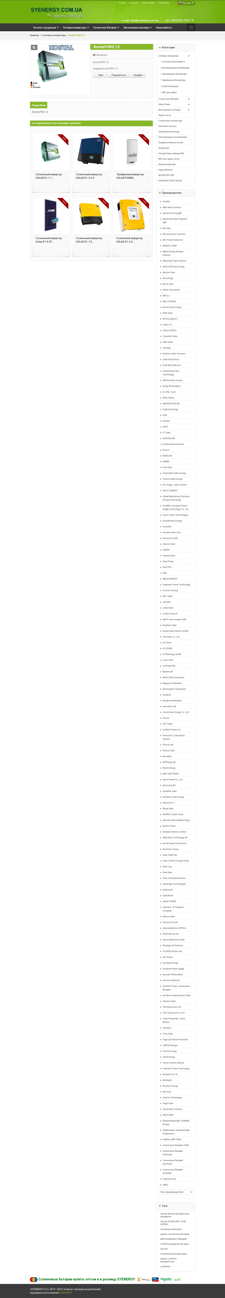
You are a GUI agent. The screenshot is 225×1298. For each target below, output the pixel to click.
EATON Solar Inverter (173, 380)
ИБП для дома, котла (168, 159)
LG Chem (167, 642)
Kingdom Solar (170, 625)
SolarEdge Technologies (174, 884)
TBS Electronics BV (172, 1007)
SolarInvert (168, 890)
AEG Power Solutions (173, 240)
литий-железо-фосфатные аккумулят (174, 1215)
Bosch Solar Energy (172, 307)
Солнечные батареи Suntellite (173, 1171)
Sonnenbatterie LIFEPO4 (174, 928)
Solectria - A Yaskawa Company (173, 909)
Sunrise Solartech (171, 980)
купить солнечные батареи (174, 1234)
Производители (171, 192)
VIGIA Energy (169, 1057)
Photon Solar (169, 750)
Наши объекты (165, 170)
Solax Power (164, 104)
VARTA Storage (170, 1045)
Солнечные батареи (168, 99)
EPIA (165, 415)
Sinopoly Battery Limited (174, 832)
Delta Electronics (171, 359)
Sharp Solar (168, 808)
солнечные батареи (171, 1229)
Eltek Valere (168, 398)
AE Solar (167, 228)
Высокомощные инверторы (176, 68)
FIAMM (166, 461)
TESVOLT (167, 1028)
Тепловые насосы (167, 126)
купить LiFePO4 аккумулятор (168, 1260)
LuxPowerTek (169, 666)
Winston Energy (170, 1086)
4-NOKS (166, 201)
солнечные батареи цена (173, 1253)
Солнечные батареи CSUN (176, 1145)
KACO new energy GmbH (174, 619)
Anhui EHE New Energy (174, 266)
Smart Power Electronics (175, 843)
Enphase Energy (170, 409)
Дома (123, 3)
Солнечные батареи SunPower (173, 1162)
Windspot (167, 1080)
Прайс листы (164, 115)
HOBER (166, 550)
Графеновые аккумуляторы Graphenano (176, 1132)
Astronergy (168, 278)
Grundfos (167, 526)
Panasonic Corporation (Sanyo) (174, 737)
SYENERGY (66, 1292)
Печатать (101, 55)
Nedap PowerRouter (172, 700)
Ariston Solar (169, 272)
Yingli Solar (168, 1103)
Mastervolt (168, 671)
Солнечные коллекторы (170, 121)
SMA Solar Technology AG (175, 837)
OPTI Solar (168, 724)
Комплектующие (170, 86)
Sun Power (168, 957)
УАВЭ (165, 1185)
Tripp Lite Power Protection (175, 1039)
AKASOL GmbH (170, 246)
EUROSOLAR (169, 438)
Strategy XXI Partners (173, 945)
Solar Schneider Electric (174, 878)
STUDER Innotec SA (172, 951)
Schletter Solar (170, 791)
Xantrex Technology (172, 1097)
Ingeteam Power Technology (176, 584)
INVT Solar (168, 596)
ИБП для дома (169, 92)
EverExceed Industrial (173, 444)
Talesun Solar (169, 1001)
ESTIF (165, 427)
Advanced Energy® (172, 213)
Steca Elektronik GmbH (174, 940)
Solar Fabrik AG (170, 855)
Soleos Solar (169, 916)
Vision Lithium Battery (173, 1063)
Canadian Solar (170, 336)
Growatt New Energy (172, 521)
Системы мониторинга (173, 61)
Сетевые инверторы (54, 35)
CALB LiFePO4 (169, 330)
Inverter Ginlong (170, 590)
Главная (34, 35)
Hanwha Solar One (172, 532)
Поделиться (118, 75)
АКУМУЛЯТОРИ (166, 175)
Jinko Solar (168, 608)
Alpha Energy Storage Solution (173, 253)
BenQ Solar (168, 284)
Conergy (167, 348)
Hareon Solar (169, 544)
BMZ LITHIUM (169, 301)
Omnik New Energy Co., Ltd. (176, 712)
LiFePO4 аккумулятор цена (174, 1244)
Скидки (134, 3)
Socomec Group (170, 849)
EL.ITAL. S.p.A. (169, 392)
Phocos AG (168, 745)
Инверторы (163, 148)
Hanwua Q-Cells (170, 538)
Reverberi (167, 756)
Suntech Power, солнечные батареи (176, 988)
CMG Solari (168, 342)
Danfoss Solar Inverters (174, 353)
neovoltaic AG (169, 706)
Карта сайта (149, 3)
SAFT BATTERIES (171, 774)
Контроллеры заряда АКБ (171, 153)
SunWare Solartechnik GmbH (176, 995)
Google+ (138, 75)
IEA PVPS (167, 567)
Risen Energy (169, 768)
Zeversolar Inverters (172, 1109)
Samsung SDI (169, 785)
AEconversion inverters (174, 234)
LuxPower (165, 1266)
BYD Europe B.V (170, 319)
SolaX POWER (169, 901)
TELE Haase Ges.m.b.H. (174, 1013)
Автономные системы (169, 110)
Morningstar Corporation (174, 689)
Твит (101, 75)
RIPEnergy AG (169, 762)
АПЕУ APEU (168, 1115)
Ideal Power (168, 561)
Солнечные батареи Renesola (173, 1153)
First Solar (167, 467)
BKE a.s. (167, 295)
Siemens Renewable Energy (176, 820)
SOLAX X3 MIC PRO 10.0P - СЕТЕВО (173, 1223)
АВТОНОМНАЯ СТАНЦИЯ (173, 1239)
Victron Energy (170, 1051)
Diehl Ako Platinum (172, 365)
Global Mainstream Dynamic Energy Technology (176, 498)
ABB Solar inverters (172, 207)
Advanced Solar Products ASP (175, 221)
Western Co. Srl (170, 1074)
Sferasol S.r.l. (169, 803)
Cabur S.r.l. (168, 324)
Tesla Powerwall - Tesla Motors (174, 1020)
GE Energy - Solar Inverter (175, 485)
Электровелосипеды (168, 131)
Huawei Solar (169, 555)
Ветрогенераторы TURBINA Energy (176, 1123)
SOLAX (164, 1249)
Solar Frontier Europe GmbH (176, 861)
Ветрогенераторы (167, 164)
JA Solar (167, 602)
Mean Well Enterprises (173, 677)
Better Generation (171, 290)
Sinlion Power (169, 826)
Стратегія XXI (169, 1179)
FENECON (167, 456)
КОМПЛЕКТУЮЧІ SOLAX (170, 180)
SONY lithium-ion (171, 934)
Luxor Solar (168, 660)
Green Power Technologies (176, 515)
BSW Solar (168, 313)
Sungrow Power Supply (173, 969)
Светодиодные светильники (172, 137)
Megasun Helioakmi (172, 683)
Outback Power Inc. (172, 729)
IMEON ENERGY (170, 579)
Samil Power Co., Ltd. (173, 779)
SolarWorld (168, 895)
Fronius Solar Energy (172, 479)
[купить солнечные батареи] (56, 13)
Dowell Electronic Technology (171, 373)
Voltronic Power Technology (176, 1068)
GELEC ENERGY (170, 490)
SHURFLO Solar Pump (173, 814)
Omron (166, 718)
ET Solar (167, 432)
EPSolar (166, 421)
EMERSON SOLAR (171, 403)
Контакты (164, 3)
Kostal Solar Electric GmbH (175, 631)
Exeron (166, 450)
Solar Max (167, 872)
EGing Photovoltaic (172, 386)
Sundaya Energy (170, 963)
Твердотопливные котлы (170, 142)
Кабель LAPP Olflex (172, 1139)
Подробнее (39, 105)
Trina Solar (168, 1034)
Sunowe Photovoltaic (173, 974)
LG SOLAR (167, 648)
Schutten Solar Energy (173, 797)
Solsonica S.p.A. (170, 922)
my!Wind (167, 695)
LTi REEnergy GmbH (172, 654)
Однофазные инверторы (174, 74)
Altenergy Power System (174, 261)
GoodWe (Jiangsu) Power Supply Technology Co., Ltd (175, 507)
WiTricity (167, 1092)
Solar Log (167, 866)
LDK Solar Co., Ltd (171, 637)
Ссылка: (97, 69)
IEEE (165, 573)
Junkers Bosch (170, 613)
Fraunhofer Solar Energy (174, 473)
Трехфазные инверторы (174, 80)
